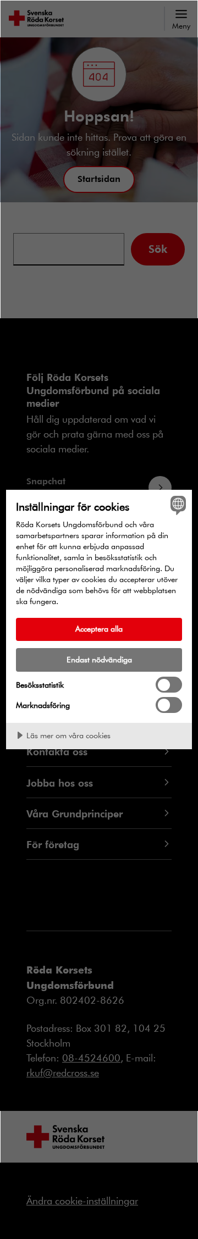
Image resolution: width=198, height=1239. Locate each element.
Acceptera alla (99, 628)
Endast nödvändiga (99, 659)
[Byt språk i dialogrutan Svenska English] (176, 505)
